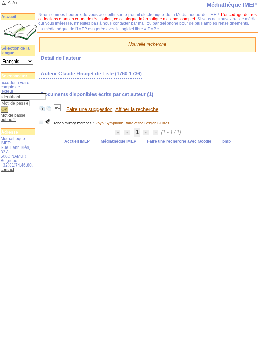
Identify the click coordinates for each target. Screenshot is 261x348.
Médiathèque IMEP (118, 141)
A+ (15, 2)
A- (4, 3)
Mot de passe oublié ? (13, 117)
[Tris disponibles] (58, 109)
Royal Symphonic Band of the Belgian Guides (132, 123)
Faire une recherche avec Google (179, 141)
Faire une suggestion (89, 109)
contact (7, 169)
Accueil (8, 16)
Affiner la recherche (136, 109)
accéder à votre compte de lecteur (15, 86)
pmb (226, 141)
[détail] (41, 122)
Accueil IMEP (77, 141)
